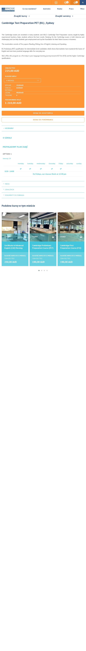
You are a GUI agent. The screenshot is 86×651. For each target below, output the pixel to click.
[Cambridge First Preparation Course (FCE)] (71, 228)
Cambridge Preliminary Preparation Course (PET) (42, 246)
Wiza (82, 9)
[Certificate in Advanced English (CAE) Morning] (15, 228)
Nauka (59, 9)
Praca (71, 9)
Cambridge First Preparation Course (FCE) (70, 246)
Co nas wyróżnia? (29, 9)
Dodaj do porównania (43, 120)
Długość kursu (10, 76)
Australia (46, 9)
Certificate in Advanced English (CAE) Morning (14, 246)
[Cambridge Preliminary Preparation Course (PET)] (43, 228)
